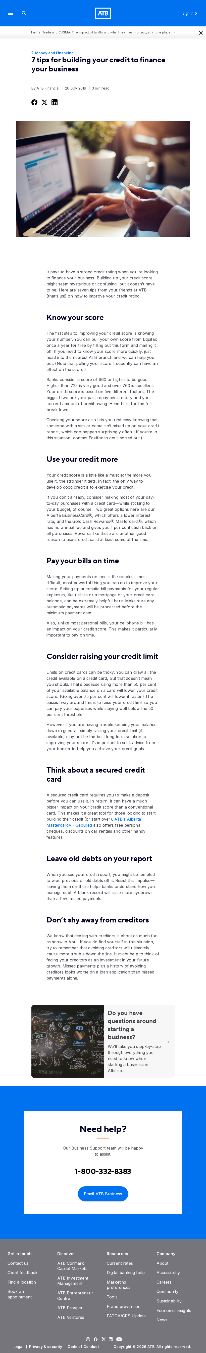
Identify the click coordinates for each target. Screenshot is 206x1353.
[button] (10, 13)
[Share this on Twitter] (43, 102)
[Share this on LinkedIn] (54, 102)
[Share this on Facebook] (33, 102)
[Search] (24, 13)
